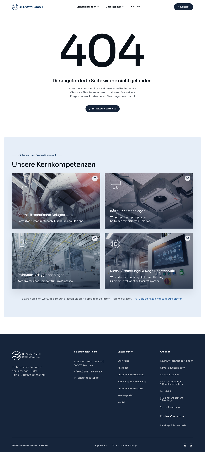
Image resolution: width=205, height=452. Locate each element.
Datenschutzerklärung (124, 445)
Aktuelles (123, 367)
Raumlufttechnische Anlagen (176, 360)
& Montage (166, 400)
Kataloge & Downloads (173, 425)
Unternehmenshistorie (130, 388)
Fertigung (165, 390)
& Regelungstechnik (171, 384)
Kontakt (122, 402)
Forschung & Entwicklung (132, 381)
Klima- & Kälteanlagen (172, 367)
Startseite (123, 360)
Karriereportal (125, 395)
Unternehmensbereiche (131, 374)
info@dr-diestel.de (86, 377)
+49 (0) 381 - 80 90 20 (88, 371)
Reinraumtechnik (169, 374)
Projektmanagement (171, 397)
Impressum (101, 445)
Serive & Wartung (170, 407)
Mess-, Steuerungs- (171, 381)
